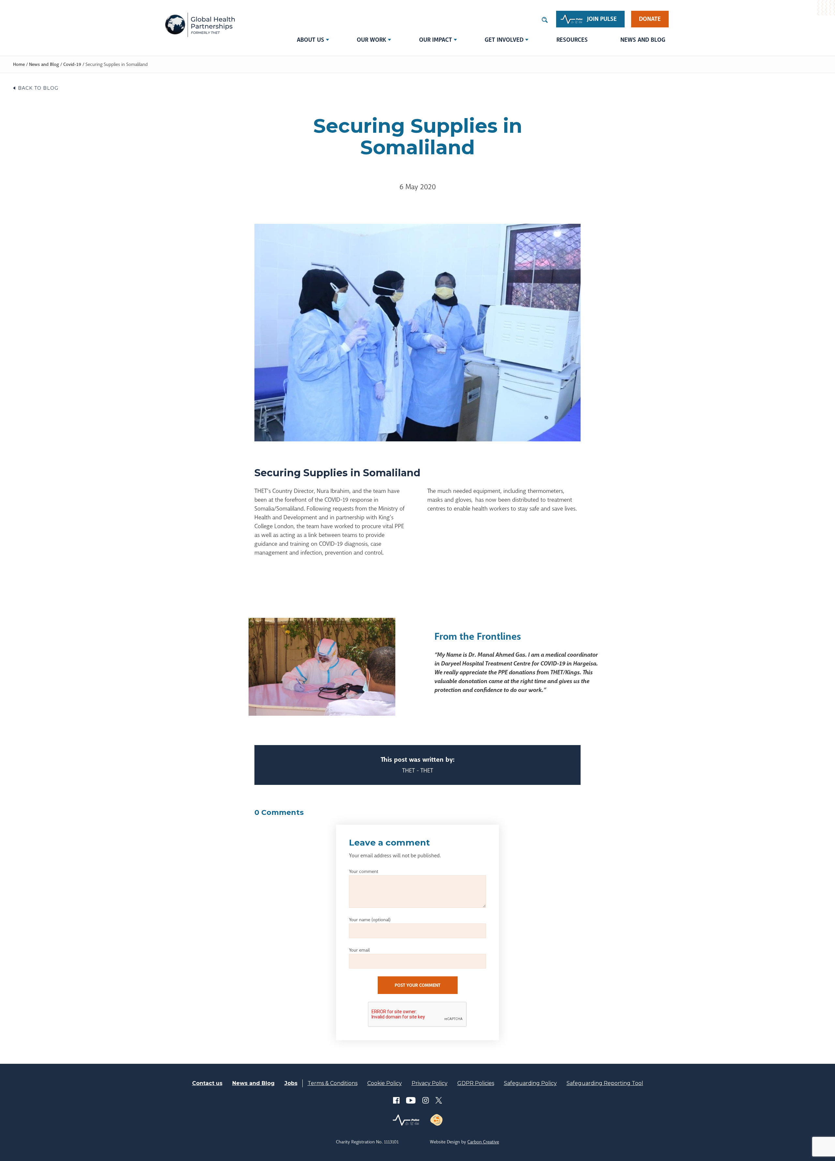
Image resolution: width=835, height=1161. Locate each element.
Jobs (290, 1083)
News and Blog (642, 40)
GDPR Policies (475, 1083)
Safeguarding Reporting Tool (605, 1083)
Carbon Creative (483, 1142)
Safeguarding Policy (530, 1083)
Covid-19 (72, 64)
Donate (650, 19)
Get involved (504, 40)
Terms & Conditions (332, 1083)
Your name (369, 920)
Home (19, 64)
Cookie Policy (384, 1083)
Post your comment (417, 985)
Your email (359, 950)
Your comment (363, 871)
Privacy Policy (430, 1083)
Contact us (207, 1083)
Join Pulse (602, 19)
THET (199, 24)
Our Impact (435, 40)
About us (310, 40)
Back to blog (38, 88)
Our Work (371, 40)
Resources (572, 40)
